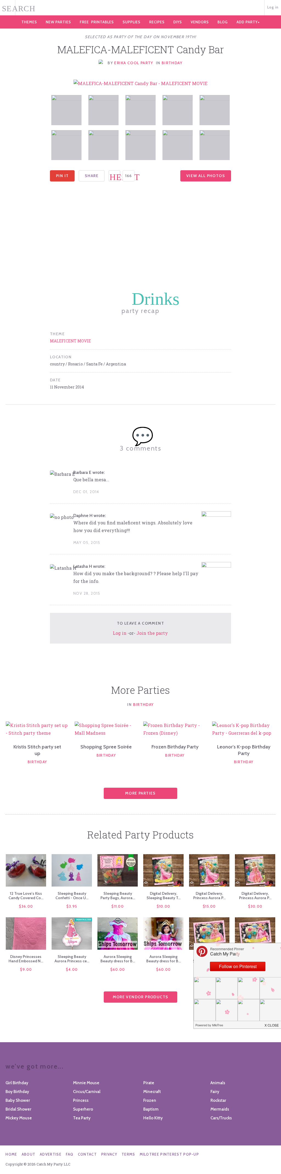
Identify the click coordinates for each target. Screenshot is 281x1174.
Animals (217, 1082)
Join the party (152, 633)
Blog (223, 22)
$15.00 (209, 906)
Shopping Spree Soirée (106, 747)
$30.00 (255, 906)
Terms (128, 1154)
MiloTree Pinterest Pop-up (169, 1154)
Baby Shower (17, 1100)
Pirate (148, 1082)
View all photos (205, 175)
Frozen (149, 1100)
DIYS (177, 22)
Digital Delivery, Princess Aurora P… (209, 895)
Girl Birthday (16, 1082)
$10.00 (163, 906)
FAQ (70, 1154)
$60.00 (117, 969)
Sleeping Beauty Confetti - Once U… (71, 895)
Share (92, 175)
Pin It (62, 175)
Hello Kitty (153, 1118)
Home (11, 1154)
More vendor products (140, 996)
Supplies (131, 22)
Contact (87, 1154)
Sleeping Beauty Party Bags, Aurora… (117, 895)
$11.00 (117, 906)
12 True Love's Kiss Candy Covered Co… (26, 895)
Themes (29, 22)
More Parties (140, 793)
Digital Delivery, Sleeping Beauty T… (164, 895)
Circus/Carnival (86, 1091)
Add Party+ (248, 22)
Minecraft (152, 1091)
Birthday (172, 62)
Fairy (214, 1091)
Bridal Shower (18, 1109)
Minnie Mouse (86, 1082)
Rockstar (218, 1100)
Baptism (151, 1109)
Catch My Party (140, 8)
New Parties (58, 22)
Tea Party (82, 1118)
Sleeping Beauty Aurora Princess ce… (72, 958)
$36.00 (26, 906)
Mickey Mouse (18, 1118)
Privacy (109, 1154)
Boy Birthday (17, 1091)
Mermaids (219, 1109)
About (29, 1154)
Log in (273, 7)
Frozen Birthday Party (174, 747)
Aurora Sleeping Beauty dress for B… (117, 958)
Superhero (83, 1109)
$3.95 (71, 906)
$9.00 (26, 969)
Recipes (157, 22)
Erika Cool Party (133, 62)
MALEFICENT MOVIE (70, 340)
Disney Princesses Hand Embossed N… (26, 958)
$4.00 (72, 969)
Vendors (200, 22)
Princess (81, 1100)
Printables (97, 22)
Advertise (50, 1154)
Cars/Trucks (221, 1118)
